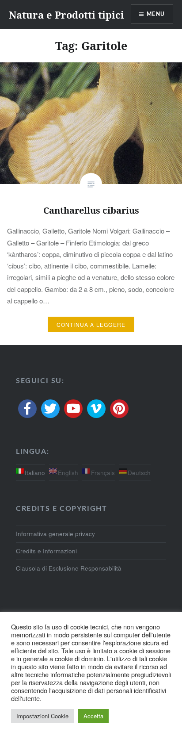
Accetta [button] (93, 716)
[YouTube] (73, 408)
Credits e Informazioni (46, 551)
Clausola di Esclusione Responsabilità (68, 568)
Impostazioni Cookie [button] (42, 716)
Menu (156, 14)
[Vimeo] (96, 408)
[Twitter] (50, 408)
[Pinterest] (119, 408)
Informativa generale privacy (55, 533)
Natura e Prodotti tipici (66, 14)
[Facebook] (27, 408)
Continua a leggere (91, 324)
